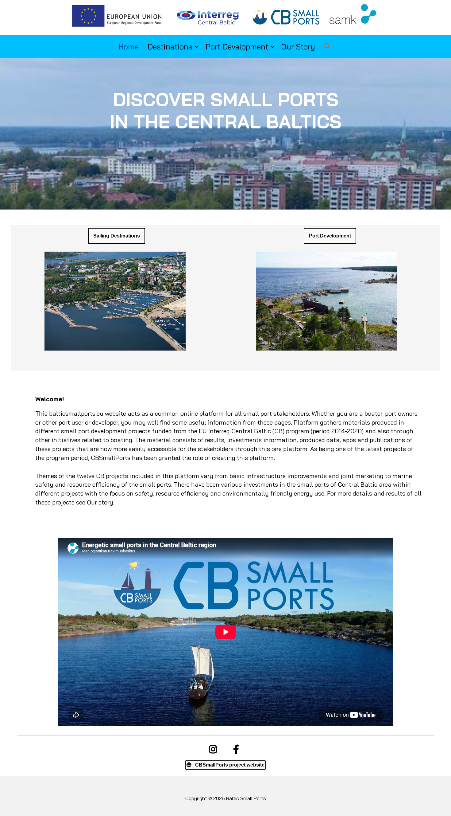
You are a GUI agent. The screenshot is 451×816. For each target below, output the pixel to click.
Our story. (100, 502)
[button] (196, 46)
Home (128, 46)
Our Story (298, 46)
